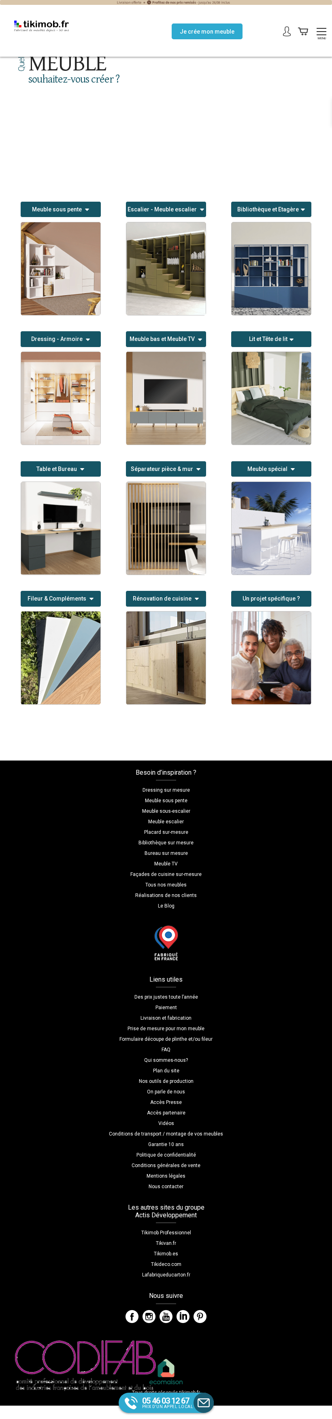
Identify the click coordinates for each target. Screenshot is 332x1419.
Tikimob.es (166, 1254)
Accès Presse (166, 1102)
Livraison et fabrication (166, 1018)
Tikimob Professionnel (166, 1233)
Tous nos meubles (166, 885)
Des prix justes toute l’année (166, 997)
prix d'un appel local (168, 1402)
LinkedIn (183, 1316)
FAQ (166, 1050)
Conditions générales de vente (166, 1165)
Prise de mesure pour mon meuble (166, 1028)
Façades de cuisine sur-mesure (166, 874)
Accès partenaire (166, 1113)
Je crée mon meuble (207, 31)
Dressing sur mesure (166, 790)
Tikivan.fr (166, 1243)
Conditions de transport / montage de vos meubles (166, 1134)
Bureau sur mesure (166, 853)
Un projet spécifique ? (271, 598)
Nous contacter (166, 1186)
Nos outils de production (166, 1081)
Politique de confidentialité (166, 1155)
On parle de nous (166, 1092)
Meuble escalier (166, 822)
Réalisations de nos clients (166, 895)
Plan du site (166, 1071)
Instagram (149, 1316)
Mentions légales (166, 1176)
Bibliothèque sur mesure (166, 843)
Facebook (132, 1316)
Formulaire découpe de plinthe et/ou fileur (166, 1039)
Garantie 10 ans (166, 1144)
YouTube (166, 1316)
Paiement (166, 1007)
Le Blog (166, 906)
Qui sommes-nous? (166, 1060)
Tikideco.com (166, 1264)
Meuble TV (166, 864)
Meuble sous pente (166, 800)
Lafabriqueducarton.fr (166, 1275)
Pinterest (200, 1316)
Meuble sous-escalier (166, 811)
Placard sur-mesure (166, 832)
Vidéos (166, 1123)
